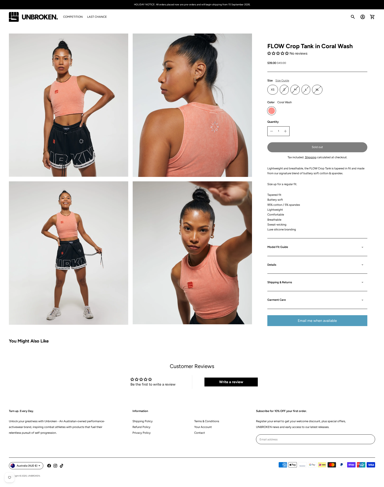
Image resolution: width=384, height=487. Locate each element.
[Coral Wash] (271, 111)
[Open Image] (68, 105)
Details (271, 264)
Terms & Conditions (206, 421)
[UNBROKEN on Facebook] (49, 465)
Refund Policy (141, 427)
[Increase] (285, 131)
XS (272, 89)
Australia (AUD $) (27, 465)
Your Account (203, 427)
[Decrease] (272, 131)
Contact (199, 432)
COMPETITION (73, 16)
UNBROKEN (34, 475)
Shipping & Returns (279, 282)
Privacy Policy (141, 432)
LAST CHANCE (97, 16)
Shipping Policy (142, 421)
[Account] (363, 17)
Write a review (231, 382)
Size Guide (282, 80)
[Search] (353, 17)
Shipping (310, 157)
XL (317, 89)
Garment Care (276, 299)
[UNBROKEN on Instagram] (55, 465)
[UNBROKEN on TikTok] (61, 465)
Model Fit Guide (277, 247)
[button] (278, 53)
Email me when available (317, 321)
